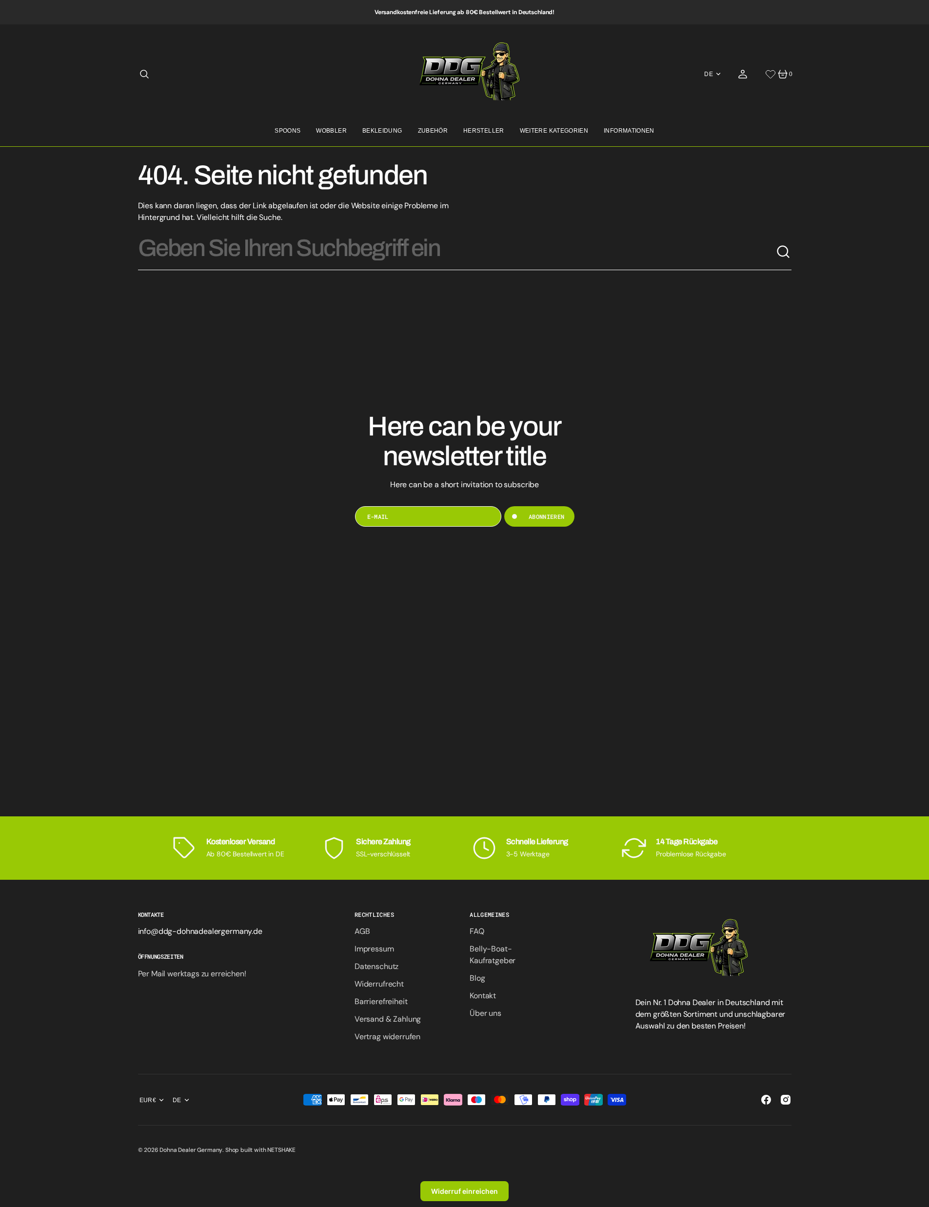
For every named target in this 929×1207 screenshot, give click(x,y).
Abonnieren (547, 516)
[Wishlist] (770, 74)
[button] (144, 74)
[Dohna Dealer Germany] (464, 74)
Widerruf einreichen (464, 1191)
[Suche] (783, 252)
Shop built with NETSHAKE (260, 1150)
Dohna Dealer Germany (190, 1150)
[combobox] (457, 252)
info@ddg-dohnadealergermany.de (200, 931)
